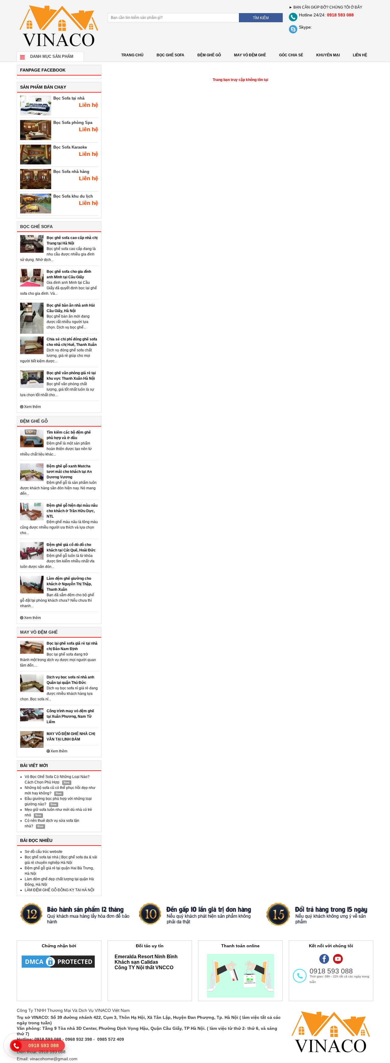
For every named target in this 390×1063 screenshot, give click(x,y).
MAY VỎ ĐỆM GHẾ (250, 55)
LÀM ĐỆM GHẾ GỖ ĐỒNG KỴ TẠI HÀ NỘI (59, 890)
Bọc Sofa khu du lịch (73, 196)
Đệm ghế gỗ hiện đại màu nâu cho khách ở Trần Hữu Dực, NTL (72, 511)
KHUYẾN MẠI (328, 55)
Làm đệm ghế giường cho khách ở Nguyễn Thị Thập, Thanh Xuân (69, 584)
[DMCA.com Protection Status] (58, 961)
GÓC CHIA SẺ (291, 55)
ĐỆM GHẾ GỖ (209, 55)
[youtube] (338, 958)
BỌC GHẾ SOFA (170, 55)
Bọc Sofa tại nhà (68, 98)
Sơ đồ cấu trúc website (43, 852)
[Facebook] (324, 958)
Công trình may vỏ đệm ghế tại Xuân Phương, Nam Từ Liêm (70, 716)
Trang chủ (132, 55)
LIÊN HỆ (360, 55)
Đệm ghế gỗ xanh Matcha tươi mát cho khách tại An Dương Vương (69, 471)
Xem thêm (32, 407)
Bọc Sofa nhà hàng (71, 171)
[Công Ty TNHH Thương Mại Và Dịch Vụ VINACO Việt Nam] (59, 25)
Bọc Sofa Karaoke (70, 147)
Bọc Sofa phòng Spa (72, 122)
